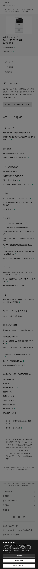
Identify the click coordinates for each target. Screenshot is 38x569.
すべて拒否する (19, 560)
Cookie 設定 (19, 555)
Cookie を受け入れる (19, 565)
